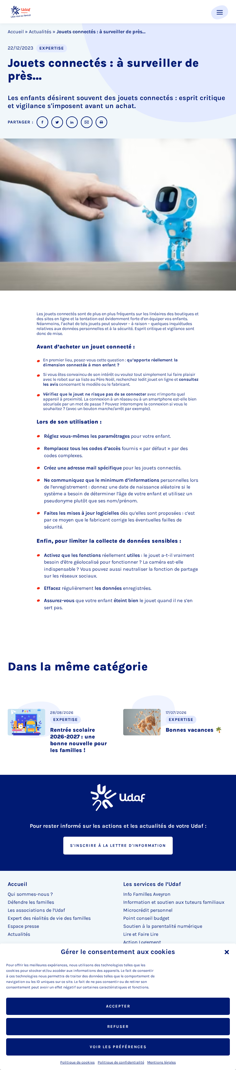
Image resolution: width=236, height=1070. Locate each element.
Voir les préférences (118, 1046)
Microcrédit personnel (147, 910)
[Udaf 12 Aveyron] (21, 11)
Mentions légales (161, 1062)
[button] (227, 952)
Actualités (40, 31)
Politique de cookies (77, 1062)
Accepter (118, 1006)
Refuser (118, 1026)
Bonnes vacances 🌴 (194, 729)
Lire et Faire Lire (140, 934)
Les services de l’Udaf (152, 884)
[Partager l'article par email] (86, 122)
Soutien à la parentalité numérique (162, 926)
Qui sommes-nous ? (30, 894)
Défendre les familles (31, 902)
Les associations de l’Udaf (36, 910)
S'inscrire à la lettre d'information (118, 845)
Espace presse (23, 926)
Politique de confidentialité (121, 1062)
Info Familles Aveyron (147, 894)
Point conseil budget (146, 918)
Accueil (16, 31)
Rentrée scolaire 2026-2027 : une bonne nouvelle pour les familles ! (78, 740)
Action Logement (142, 942)
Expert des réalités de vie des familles (49, 918)
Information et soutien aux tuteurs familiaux (173, 902)
